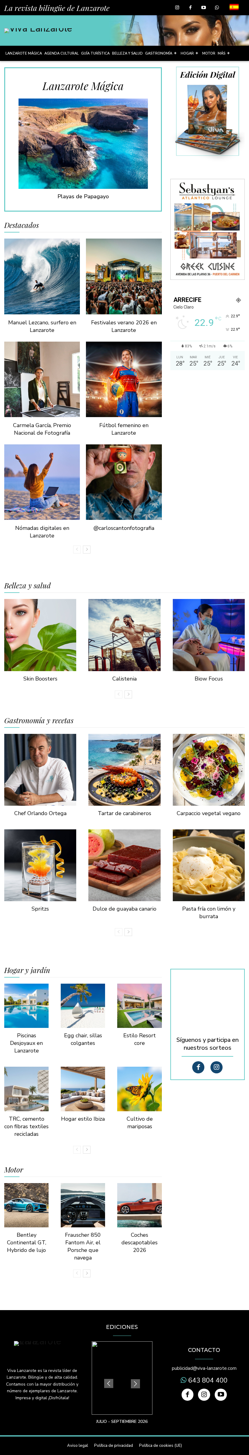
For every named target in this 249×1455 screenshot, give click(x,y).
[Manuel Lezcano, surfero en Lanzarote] (42, 276)
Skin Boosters (40, 678)
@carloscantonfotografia (124, 528)
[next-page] (86, 550)
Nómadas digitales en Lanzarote (42, 531)
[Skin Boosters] (40, 635)
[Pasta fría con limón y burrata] (209, 865)
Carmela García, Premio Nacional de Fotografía (42, 429)
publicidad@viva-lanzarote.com (204, 1368)
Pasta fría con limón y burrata (208, 912)
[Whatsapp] (216, 8)
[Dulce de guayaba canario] (124, 865)
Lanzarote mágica (83, 85)
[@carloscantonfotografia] (124, 482)
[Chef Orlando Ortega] (40, 770)
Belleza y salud (27, 585)
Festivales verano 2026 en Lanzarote (124, 326)
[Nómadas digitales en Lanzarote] (42, 482)
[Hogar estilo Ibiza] (83, 1089)
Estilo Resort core (139, 1039)
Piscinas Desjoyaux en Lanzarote (26, 1043)
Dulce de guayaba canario (124, 908)
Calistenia (124, 678)
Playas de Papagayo (83, 196)
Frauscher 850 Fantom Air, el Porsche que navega (83, 1246)
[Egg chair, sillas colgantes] (83, 1006)
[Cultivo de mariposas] (139, 1089)
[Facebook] (190, 8)
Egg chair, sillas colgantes (83, 1039)
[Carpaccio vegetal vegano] (209, 770)
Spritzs (40, 908)
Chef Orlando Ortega (40, 813)
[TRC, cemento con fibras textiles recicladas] (26, 1089)
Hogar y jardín (27, 970)
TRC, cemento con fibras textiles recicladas (26, 1126)
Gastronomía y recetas (38, 720)
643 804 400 (206, 1380)
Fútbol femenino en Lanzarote (123, 429)
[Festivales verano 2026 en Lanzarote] (124, 276)
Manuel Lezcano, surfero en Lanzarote (42, 326)
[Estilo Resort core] (139, 1006)
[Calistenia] (124, 635)
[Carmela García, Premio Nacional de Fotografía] (42, 379)
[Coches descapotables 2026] (139, 1205)
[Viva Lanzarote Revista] (38, 30)
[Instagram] (177, 8)
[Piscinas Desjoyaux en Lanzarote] (26, 1006)
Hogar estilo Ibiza (83, 1118)
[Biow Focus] (209, 635)
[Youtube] (203, 8)
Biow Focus (209, 678)
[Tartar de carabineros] (124, 770)
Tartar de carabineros (124, 813)
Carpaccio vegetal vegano (208, 813)
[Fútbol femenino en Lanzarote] (124, 379)
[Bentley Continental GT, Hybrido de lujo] (26, 1205)
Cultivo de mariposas (140, 1122)
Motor (13, 1169)
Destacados (21, 225)
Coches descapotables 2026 (139, 1242)
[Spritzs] (40, 865)
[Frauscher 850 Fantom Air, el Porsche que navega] (83, 1205)
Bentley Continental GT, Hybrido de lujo (26, 1242)
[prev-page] (77, 550)
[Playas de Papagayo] (83, 144)
